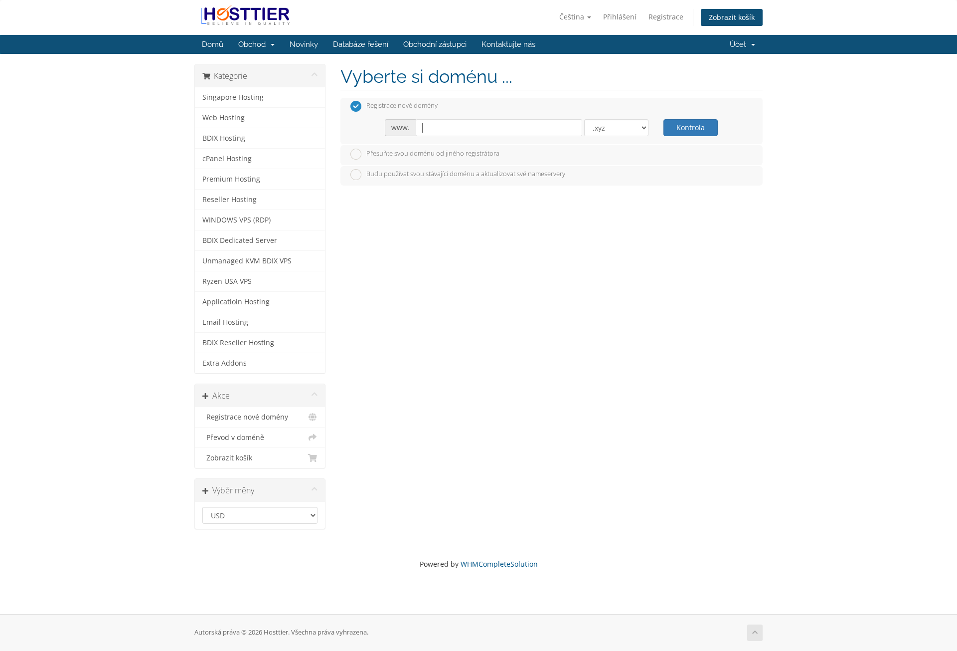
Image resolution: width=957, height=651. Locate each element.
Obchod (254, 44)
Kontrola (690, 127)
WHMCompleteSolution (499, 564)
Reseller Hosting (229, 199)
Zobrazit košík (732, 17)
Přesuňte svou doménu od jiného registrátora (432, 153)
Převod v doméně (233, 437)
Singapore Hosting (233, 97)
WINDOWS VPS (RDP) (236, 220)
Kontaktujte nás (508, 44)
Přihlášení (620, 16)
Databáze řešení (360, 44)
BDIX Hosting (223, 138)
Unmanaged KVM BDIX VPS (247, 260)
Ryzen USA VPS (227, 281)
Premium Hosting (231, 179)
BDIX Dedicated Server (239, 240)
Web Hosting (223, 117)
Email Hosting (225, 322)
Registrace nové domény (245, 417)
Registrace (665, 16)
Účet (740, 44)
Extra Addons (224, 363)
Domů (212, 44)
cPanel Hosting (227, 158)
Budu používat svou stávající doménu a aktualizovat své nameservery (465, 174)
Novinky (304, 44)
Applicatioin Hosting (236, 301)
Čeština (572, 16)
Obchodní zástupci (435, 44)
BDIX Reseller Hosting (238, 342)
